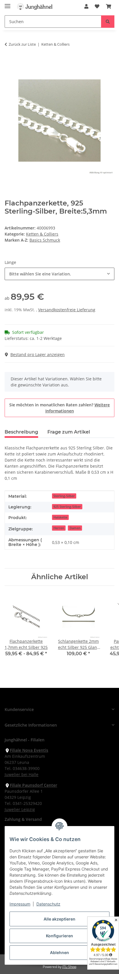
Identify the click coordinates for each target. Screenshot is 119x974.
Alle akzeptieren (59, 918)
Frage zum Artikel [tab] (68, 432)
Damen (75, 528)
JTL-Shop (69, 966)
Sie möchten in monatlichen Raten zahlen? (59, 408)
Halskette (60, 517)
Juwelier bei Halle (21, 774)
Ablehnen (59, 952)
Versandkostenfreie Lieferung (66, 309)
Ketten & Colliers (42, 234)
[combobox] (59, 274)
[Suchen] (107, 21)
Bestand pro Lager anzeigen (37, 354)
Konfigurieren (59, 935)
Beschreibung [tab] (21, 432)
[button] (86, 6)
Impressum (20, 903)
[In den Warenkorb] (9, 62)
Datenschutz (48, 903)
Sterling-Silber (64, 496)
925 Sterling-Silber (67, 507)
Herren (58, 528)
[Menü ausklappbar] (7, 3)
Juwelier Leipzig (20, 809)
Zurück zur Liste (22, 44)
